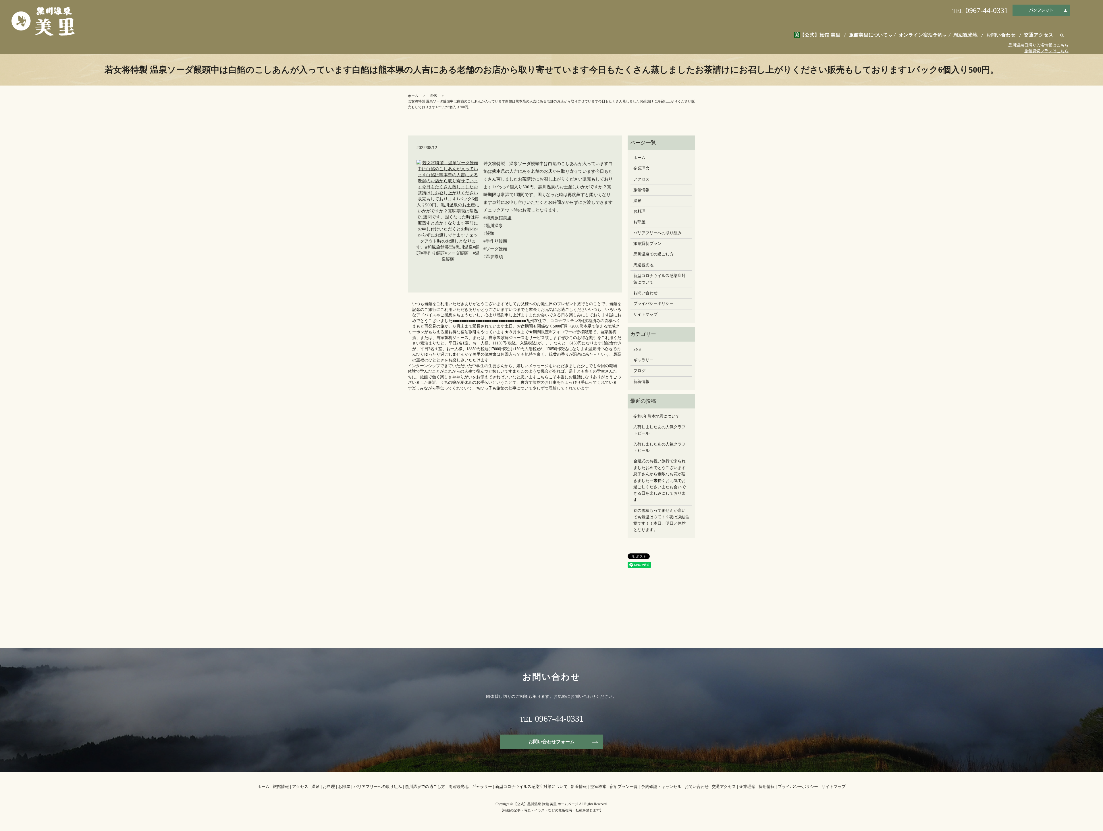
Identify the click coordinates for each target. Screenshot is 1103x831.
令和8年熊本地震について (656, 416)
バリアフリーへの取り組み (657, 233)
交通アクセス (1038, 34)
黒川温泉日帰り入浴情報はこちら (1038, 45)
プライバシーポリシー (653, 303)
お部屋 (639, 222)
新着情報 (641, 381)
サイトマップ (645, 314)
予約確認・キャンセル (661, 786)
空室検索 (598, 786)
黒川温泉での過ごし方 (653, 254)
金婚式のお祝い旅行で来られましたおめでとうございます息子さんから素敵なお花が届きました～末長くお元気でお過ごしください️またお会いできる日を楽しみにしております (659, 480)
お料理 (639, 211)
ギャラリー (643, 360)
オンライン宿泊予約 (921, 34)
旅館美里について (868, 34)
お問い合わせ (1001, 34)
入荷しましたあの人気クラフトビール (659, 430)
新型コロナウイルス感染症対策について (659, 279)
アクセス (641, 179)
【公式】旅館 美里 (820, 34)
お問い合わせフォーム (551, 741)
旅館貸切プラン (647, 243)
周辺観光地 (965, 34)
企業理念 (641, 168)
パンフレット (1041, 10)
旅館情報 (641, 190)
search (1062, 35)
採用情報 (767, 786)
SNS (433, 96)
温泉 (637, 201)
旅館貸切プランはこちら (1046, 51)
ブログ (639, 371)
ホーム (413, 96)
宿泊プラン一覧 (624, 786)
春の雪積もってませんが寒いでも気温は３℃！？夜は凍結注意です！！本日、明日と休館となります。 (661, 520)
